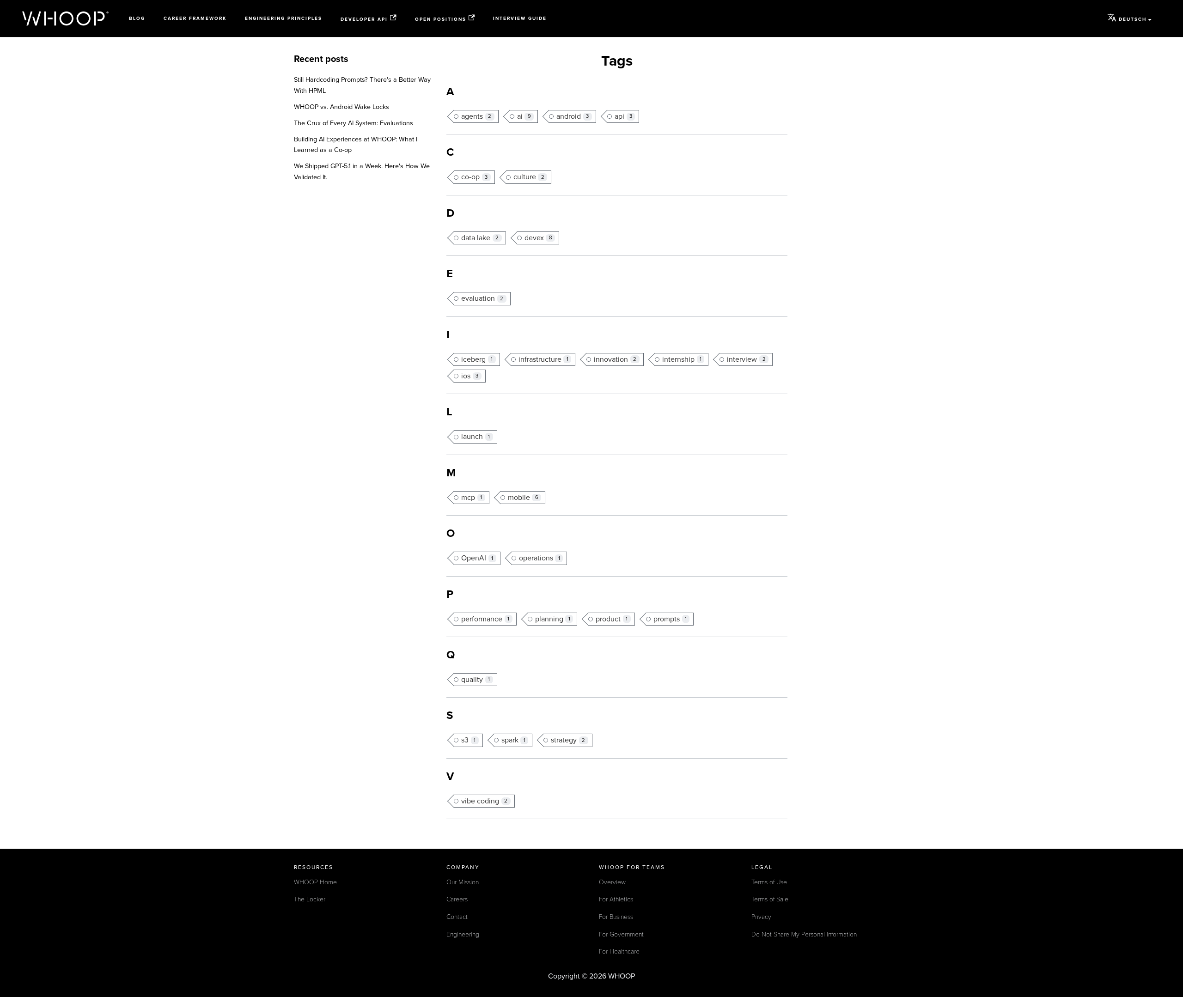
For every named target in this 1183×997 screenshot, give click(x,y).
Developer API (364, 19)
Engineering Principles (283, 18)
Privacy (761, 917)
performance (485, 619)
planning (552, 619)
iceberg (477, 359)
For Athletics (616, 899)
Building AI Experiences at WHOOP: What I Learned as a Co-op (355, 144)
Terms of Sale (769, 899)
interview (746, 359)
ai (524, 116)
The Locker (309, 899)
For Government (621, 934)
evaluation (482, 298)
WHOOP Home (315, 882)
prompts (670, 619)
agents (476, 116)
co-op (474, 177)
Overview (612, 882)
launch (475, 436)
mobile (523, 497)
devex (538, 238)
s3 (468, 740)
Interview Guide (520, 18)
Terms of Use (769, 882)
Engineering (462, 934)
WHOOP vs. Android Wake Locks (341, 107)
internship (681, 359)
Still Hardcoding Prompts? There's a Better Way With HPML (362, 85)
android (572, 116)
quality (475, 679)
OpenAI (477, 558)
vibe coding (484, 801)
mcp (471, 497)
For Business (616, 917)
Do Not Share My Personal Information (804, 934)
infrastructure (543, 359)
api (623, 116)
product (612, 619)
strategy (568, 740)
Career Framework (195, 18)
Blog (137, 18)
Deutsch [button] (1132, 19)
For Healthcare (619, 951)
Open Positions (440, 19)
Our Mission (462, 882)
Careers (457, 899)
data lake (480, 238)
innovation (615, 359)
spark (513, 740)
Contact (457, 917)
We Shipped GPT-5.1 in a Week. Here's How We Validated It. (362, 171)
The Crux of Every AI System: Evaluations (353, 123)
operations (539, 558)
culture (528, 177)
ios (469, 376)
